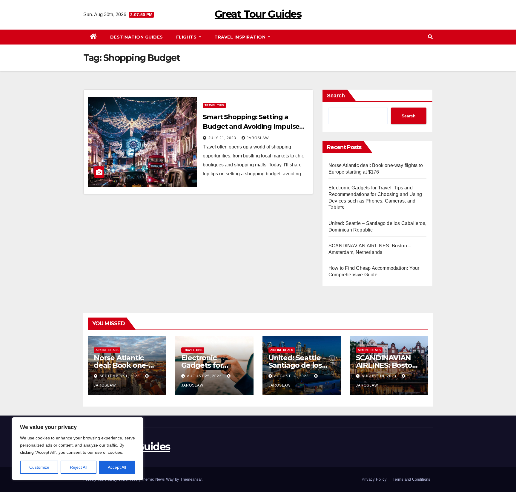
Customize (39, 467)
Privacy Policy (374, 479)
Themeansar (191, 479)
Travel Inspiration (240, 37)
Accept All (117, 467)
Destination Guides (136, 37)
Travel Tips (214, 105)
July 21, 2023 (222, 138)
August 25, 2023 (205, 376)
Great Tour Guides (258, 14)
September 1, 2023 (120, 376)
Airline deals (107, 350)
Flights (187, 37)
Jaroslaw (258, 138)
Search (336, 96)
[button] (430, 36)
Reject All (78, 467)
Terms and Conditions (411, 479)
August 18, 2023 (292, 376)
